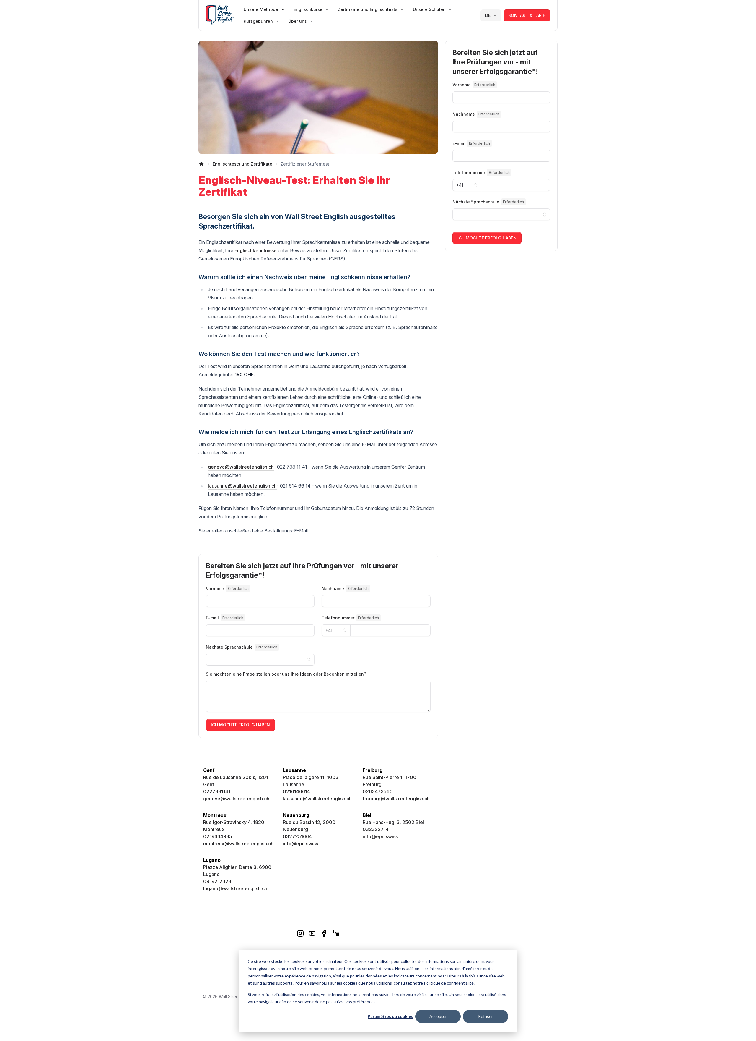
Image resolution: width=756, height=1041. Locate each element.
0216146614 (296, 791)
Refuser (485, 1016)
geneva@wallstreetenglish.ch (241, 467)
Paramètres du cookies (390, 1016)
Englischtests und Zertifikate (242, 163)
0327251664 (297, 836)
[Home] (201, 164)
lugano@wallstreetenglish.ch (235, 888)
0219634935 (217, 836)
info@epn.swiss (300, 843)
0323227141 (377, 829)
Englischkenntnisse (255, 250)
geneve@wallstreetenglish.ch (236, 799)
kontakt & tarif (527, 15)
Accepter (438, 1016)
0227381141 (216, 791)
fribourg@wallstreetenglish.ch (396, 799)
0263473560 (378, 791)
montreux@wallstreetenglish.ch (238, 843)
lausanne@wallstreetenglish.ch (242, 486)
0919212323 (217, 881)
